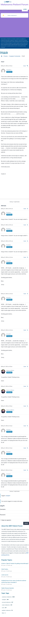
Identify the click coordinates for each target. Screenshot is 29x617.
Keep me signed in (6, 520)
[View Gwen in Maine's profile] (3, 373)
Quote (24, 65)
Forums (6, 56)
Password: (2, 514)
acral (4, 607)
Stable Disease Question (7, 588)
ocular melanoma (7, 604)
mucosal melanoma (7, 602)
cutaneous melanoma (8, 596)
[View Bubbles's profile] (3, 215)
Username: (3, 509)
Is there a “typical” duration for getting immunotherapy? (14, 563)
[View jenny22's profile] (3, 264)
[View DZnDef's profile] (3, 432)
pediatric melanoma (7, 610)
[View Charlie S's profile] (3, 72)
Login (25, 9)
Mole (3, 613)
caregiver (8, 495)
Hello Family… (5, 569)
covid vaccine (4, 574)
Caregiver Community (14, 56)
